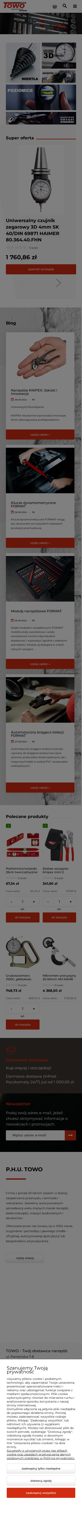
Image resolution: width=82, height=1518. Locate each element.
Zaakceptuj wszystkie (41, 1492)
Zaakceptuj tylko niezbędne (41, 1468)
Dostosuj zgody (41, 1480)
